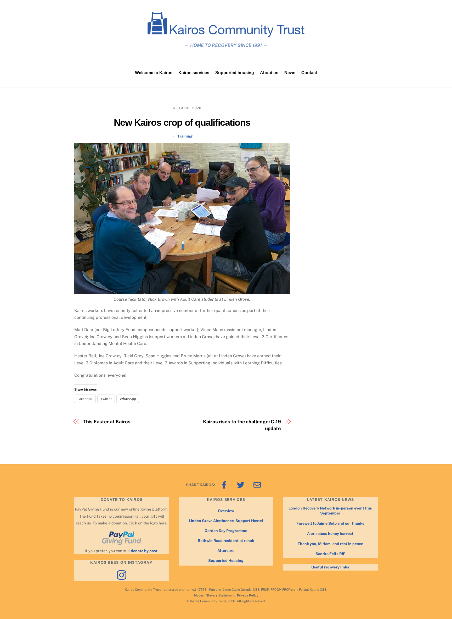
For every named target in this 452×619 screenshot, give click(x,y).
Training (185, 136)
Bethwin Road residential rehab (226, 540)
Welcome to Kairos (153, 72)
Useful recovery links (330, 567)
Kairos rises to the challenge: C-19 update (242, 425)
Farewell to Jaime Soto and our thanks (330, 523)
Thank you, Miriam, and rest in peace (330, 543)
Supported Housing (226, 560)
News (289, 72)
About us (269, 72)
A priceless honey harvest (330, 533)
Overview (226, 510)
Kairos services (193, 72)
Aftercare (225, 550)
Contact (309, 72)
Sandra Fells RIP (330, 553)
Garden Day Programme (226, 530)
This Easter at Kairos (107, 421)
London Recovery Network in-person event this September (330, 510)
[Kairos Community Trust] (226, 34)
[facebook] (225, 484)
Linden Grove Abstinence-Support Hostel (226, 520)
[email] (258, 484)
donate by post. (145, 551)
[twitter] (241, 484)
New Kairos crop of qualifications (182, 122)
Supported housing (234, 72)
